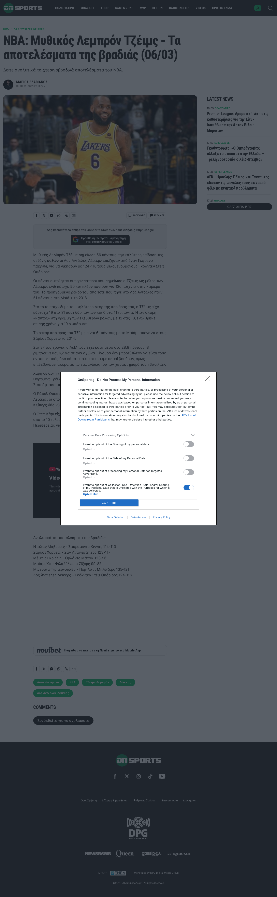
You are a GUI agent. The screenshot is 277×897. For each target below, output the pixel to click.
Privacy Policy (161, 517)
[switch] (189, 444)
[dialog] (138, 448)
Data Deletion (115, 517)
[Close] (209, 380)
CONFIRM (109, 502)
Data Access (138, 517)
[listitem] (138, 435)
